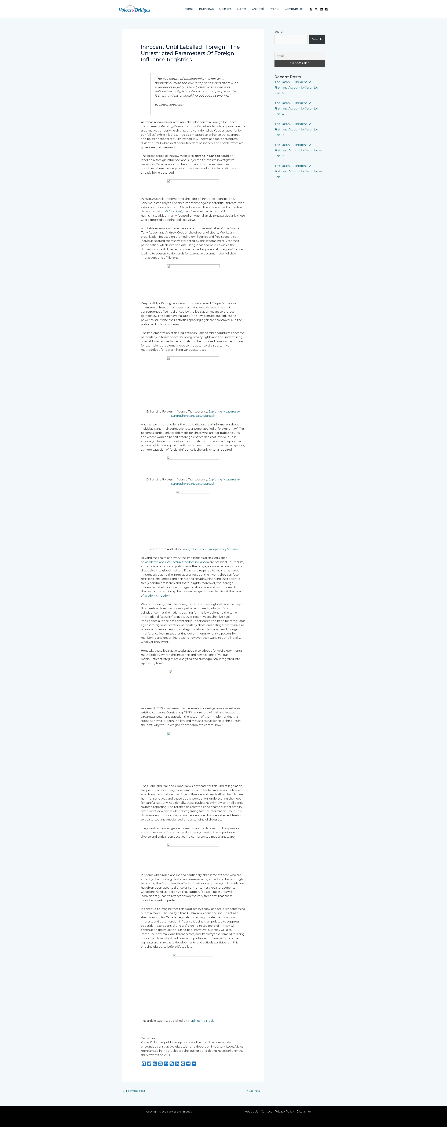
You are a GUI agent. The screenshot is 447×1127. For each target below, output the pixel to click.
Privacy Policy (284, 1111)
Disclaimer (304, 1111)
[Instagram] (326, 9)
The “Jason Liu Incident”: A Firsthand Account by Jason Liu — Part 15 (298, 87)
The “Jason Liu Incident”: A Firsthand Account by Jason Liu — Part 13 (298, 129)
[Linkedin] (321, 9)
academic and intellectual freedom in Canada (177, 562)
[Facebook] (311, 9)
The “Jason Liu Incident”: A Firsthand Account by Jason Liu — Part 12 (298, 150)
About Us (251, 1111)
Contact (266, 1111)
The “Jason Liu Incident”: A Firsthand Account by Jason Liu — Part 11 (298, 171)
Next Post (255, 1090)
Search (279, 31)
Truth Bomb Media (201, 1020)
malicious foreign (173, 211)
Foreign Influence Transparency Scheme (210, 549)
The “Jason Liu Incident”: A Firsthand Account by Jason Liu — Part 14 (298, 108)
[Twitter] (316, 9)
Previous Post (134, 1090)
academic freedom (157, 595)
